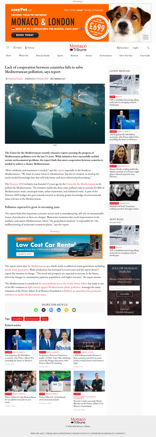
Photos (43, 352)
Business (74, 55)
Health (119, 97)
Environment (106, 55)
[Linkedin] (59, 310)
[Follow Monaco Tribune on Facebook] (118, 303)
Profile (113, 166)
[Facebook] (51, 310)
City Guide (145, 55)
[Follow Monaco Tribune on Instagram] (124, 303)
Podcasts (31, 47)
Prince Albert (81, 283)
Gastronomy (124, 203)
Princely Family (43, 55)
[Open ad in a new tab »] (78, 23)
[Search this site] (148, 48)
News (8, 55)
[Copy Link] (66, 310)
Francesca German (15, 78)
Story (42, 394)
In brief (8, 352)
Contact (120, 433)
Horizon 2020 (17, 184)
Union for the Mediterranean (81, 184)
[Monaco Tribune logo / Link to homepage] (78, 47)
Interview (114, 203)
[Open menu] (8, 46)
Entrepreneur (123, 166)
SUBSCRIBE (124, 294)
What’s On (23, 55)
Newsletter (124, 48)
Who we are (37, 433)
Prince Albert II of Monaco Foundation (85, 397)
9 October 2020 (42, 78)
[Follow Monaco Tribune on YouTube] (137, 303)
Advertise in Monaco (102, 433)
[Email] (74, 310)
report (61, 170)
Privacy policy (81, 433)
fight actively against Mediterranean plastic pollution (54, 287)
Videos (19, 47)
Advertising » (55, 231)
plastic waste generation (17, 269)
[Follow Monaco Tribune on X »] (112, 303)
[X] (44, 310)
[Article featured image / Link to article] (20, 339)
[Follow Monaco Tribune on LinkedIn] (131, 303)
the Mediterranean (37, 266)
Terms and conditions (58, 433)
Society (89, 55)
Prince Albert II (19, 352)
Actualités (17, 318)
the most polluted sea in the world (56, 283)
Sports (60, 55)
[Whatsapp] (36, 310)
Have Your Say (125, 55)
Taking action (87, 352)
